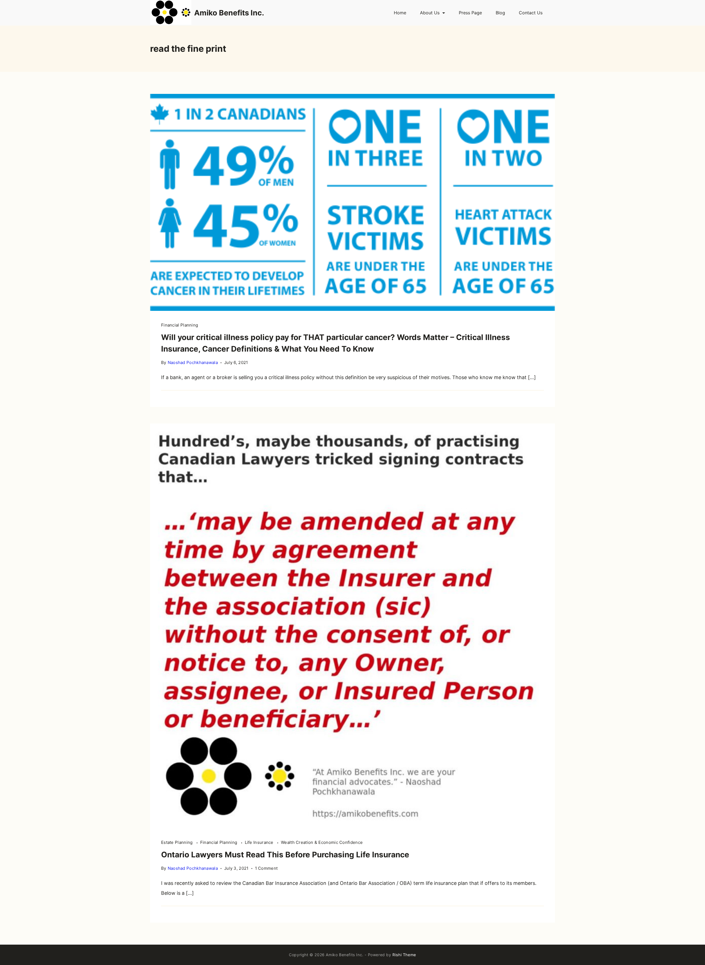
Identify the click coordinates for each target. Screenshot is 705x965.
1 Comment (266, 868)
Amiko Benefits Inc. (229, 12)
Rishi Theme (404, 954)
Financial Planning (179, 325)
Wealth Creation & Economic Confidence (322, 842)
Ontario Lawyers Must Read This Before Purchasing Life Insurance (285, 854)
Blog (500, 12)
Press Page (470, 12)
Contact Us (531, 12)
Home (400, 12)
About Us (430, 12)
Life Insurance (260, 842)
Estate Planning (177, 842)
